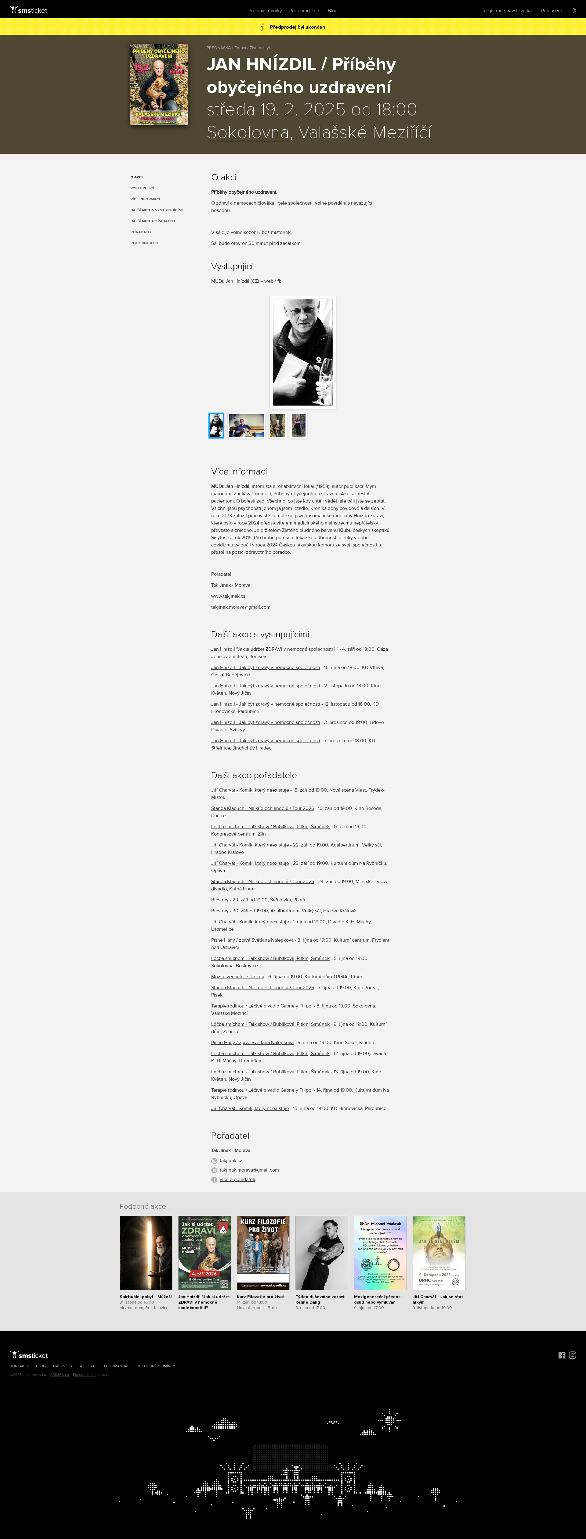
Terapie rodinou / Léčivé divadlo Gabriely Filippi (262, 1006)
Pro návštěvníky (265, 11)
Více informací (145, 199)
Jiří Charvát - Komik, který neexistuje (250, 790)
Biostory (220, 900)
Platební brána (84, 1375)
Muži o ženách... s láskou (237, 977)
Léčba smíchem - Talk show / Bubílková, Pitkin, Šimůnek (270, 827)
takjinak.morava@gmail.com (249, 1170)
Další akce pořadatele (153, 221)
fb (279, 281)
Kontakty (19, 1366)
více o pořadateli (237, 1179)
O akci (136, 177)
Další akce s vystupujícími (156, 210)
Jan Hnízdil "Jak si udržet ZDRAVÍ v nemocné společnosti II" (274, 649)
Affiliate (88, 1366)
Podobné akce (144, 243)
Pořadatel (141, 232)
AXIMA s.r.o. (60, 1375)
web (268, 281)
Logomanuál (116, 1366)
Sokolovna (248, 133)
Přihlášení (551, 11)
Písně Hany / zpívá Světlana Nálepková (252, 940)
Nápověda (63, 1366)
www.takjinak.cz (228, 596)
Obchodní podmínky (155, 1366)
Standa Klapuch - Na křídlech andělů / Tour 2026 (262, 808)
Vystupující (142, 188)
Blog (333, 11)
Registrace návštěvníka (507, 11)
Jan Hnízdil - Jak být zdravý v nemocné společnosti (265, 667)
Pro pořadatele (304, 11)
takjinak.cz (231, 1161)
